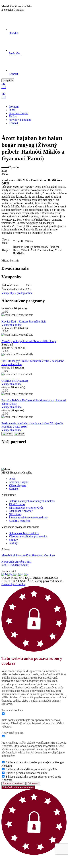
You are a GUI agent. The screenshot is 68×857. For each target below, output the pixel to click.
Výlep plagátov (17, 485)
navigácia (8, 80)
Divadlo (13, 33)
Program (13, 106)
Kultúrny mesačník (19, 520)
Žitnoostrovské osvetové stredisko (28, 517)
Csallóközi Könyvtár (20, 510)
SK (3, 83)
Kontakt (13, 123)
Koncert (13, 73)
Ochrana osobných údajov (24, 533)
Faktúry (13, 543)
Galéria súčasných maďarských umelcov (32, 501)
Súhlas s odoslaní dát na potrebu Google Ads (31, 769)
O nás (12, 109)
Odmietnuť (33, 783)
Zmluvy (13, 539)
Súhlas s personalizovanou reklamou (27, 772)
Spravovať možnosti (13, 783)
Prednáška (14, 53)
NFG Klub (15, 514)
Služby (13, 116)
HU (3, 87)
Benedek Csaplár (18, 113)
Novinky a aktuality (20, 119)
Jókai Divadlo (17, 504)
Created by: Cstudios (13, 584)
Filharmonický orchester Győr (26, 507)
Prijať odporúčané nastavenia (18, 787)
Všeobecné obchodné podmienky (28, 536)
